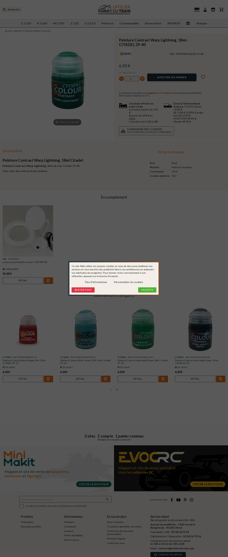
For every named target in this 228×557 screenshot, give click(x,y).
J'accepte (147, 289)
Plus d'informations (96, 282)
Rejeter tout (83, 289)
